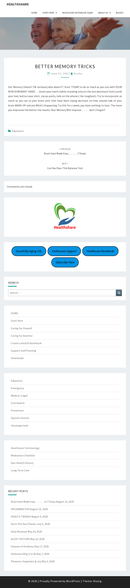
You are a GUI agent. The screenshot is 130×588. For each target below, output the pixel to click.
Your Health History (22, 463)
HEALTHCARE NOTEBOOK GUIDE (77, 12)
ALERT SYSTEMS (20, 539)
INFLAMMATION (20, 509)
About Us (103, 12)
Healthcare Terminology (25, 448)
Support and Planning (23, 350)
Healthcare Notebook (100, 251)
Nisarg (97, 581)
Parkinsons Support (64, 251)
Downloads (17, 358)
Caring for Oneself (21, 328)
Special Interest (20, 418)
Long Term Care (20, 470)
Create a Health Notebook (26, 343)
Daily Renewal (19, 531)
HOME (14, 313)
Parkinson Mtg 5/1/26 (23, 554)
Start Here (48, 12)
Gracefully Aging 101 (29, 251)
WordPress (73, 581)
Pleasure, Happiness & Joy (26, 561)
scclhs (78, 73)
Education (18, 131)
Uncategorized (19, 425)
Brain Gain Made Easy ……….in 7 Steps (33, 501)
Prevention (17, 410)
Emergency (17, 388)
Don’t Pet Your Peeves (23, 524)
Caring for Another (22, 335)
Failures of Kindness (22, 546)
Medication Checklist (23, 455)
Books (119, 12)
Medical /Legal (19, 395)
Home (34, 12)
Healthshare (18, 4)
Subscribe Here (65, 262)
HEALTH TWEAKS (21, 516)
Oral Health (18, 403)
